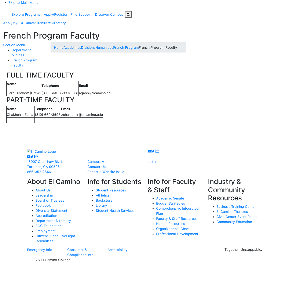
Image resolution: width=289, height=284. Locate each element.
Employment (46, 231)
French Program (126, 47)
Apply (7, 23)
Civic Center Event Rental (236, 217)
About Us (43, 190)
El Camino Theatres (232, 211)
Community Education (234, 222)
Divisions (88, 47)
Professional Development (177, 234)
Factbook (43, 205)
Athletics (103, 195)
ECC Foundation (49, 226)
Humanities (104, 47)
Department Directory (53, 221)
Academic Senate (170, 198)
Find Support (81, 14)
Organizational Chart (173, 229)
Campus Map (98, 161)
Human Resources (170, 224)
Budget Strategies (170, 203)
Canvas (30, 23)
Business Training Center (236, 206)
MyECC (18, 23)
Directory (58, 23)
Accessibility (117, 250)
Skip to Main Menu (23, 2)
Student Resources (111, 190)
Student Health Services (115, 210)
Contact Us (96, 167)
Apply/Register (55, 14)
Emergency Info (39, 250)
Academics (72, 47)
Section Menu (14, 45)
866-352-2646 (39, 172)
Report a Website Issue (105, 172)
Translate (43, 23)
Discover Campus (109, 14)
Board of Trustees (50, 200)
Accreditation (46, 215)
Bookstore (104, 200)
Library (101, 205)
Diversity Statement (51, 210)
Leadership (44, 195)
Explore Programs (26, 14)
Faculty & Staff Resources (176, 218)
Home (58, 47)
